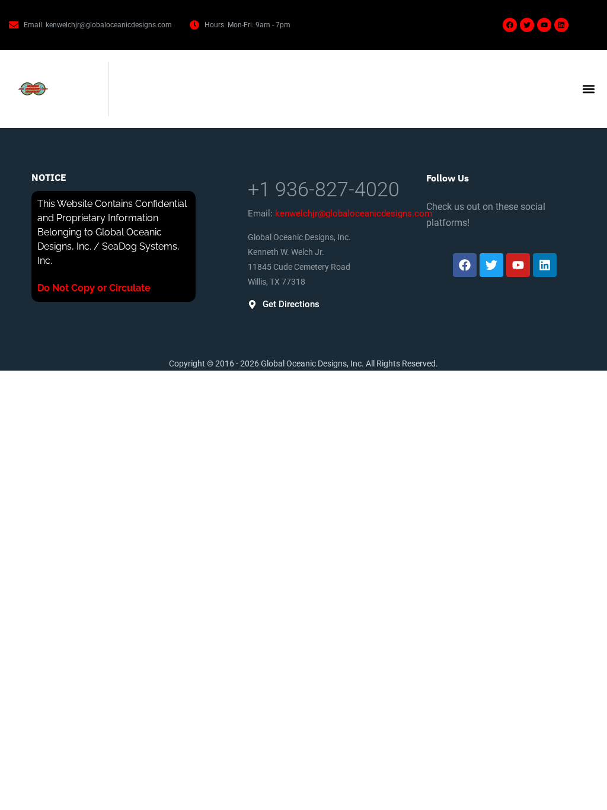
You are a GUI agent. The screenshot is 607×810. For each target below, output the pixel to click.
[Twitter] (527, 25)
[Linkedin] (561, 25)
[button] (588, 89)
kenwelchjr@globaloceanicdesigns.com (353, 213)
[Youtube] (544, 25)
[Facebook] (510, 25)
